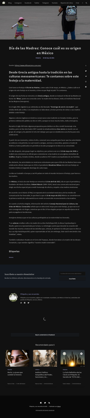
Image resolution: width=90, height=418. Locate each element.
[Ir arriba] (86, 65)
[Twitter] (86, 71)
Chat (77, 3)
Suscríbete (72, 279)
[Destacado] (26, 354)
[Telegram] (86, 76)
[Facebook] (86, 87)
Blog (10, 3)
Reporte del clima (67, 3)
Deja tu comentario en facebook (45, 335)
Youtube (55, 3)
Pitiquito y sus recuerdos (29, 294)
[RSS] (49, 403)
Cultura (37, 369)
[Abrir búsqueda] (86, 3)
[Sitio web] (21, 303)
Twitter (36, 3)
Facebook (28, 3)
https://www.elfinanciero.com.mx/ (28, 65)
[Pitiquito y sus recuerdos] (13, 297)
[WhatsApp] (86, 81)
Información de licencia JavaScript (45, 410)
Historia (38, 58)
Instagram (18, 3)
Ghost (59, 406)
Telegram (45, 3)
